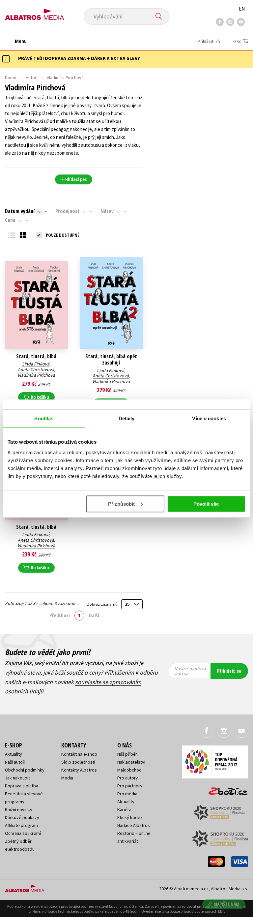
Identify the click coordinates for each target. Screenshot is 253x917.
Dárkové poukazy (22, 817)
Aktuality (13, 754)
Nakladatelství (131, 762)
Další (94, 615)
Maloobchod (129, 770)
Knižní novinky (18, 809)
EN (242, 9)
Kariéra (124, 809)
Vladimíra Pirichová (36, 375)
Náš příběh (127, 754)
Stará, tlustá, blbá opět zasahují (111, 359)
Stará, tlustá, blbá (36, 356)
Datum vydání (20, 211)
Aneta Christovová (36, 369)
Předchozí (59, 615)
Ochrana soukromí (23, 833)
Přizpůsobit (121, 504)
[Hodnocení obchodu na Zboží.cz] (225, 789)
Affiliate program (21, 825)
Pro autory (127, 778)
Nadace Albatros (133, 825)
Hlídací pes (76, 179)
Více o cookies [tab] (209, 418)
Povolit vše (206, 504)
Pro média (127, 794)
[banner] (34, 12)
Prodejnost (67, 211)
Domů (10, 77)
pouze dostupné (62, 235)
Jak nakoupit (17, 778)
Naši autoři (15, 762)
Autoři (32, 77)
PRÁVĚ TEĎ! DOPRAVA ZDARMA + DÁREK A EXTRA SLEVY (79, 58)
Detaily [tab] (127, 418)
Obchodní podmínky (24, 770)
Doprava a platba (21, 786)
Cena (10, 220)
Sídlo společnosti (78, 762)
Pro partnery (129, 786)
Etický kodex (129, 817)
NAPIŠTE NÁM (226, 904)
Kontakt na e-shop (79, 754)
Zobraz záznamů (103, 604)
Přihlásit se (229, 671)
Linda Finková (35, 364)
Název (107, 211)
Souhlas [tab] (43, 418)
